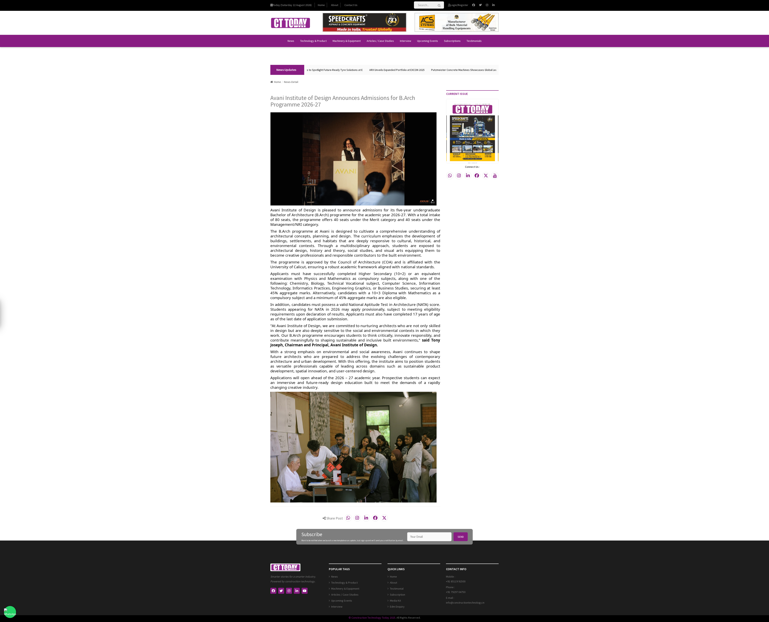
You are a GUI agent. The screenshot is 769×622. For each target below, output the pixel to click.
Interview (405, 41)
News (291, 41)
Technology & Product (313, 41)
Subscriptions (452, 41)
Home (321, 5)
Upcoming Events (427, 41)
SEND (461, 537)
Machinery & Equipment (347, 41)
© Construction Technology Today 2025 (372, 617)
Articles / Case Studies (380, 41)
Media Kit (395, 600)
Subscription (397, 594)
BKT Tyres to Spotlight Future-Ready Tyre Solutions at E (307, 70)
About (334, 5)
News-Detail (291, 82)
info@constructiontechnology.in (465, 602)
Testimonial (397, 588)
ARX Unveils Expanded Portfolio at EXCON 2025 (375, 70)
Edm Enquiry (397, 606)
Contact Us (350, 5)
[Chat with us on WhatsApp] (10, 612)
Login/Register (459, 5)
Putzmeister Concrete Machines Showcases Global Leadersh (445, 70)
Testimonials (474, 41)
